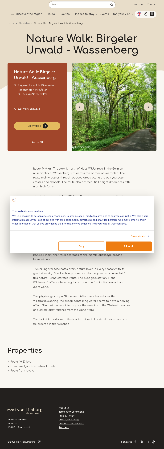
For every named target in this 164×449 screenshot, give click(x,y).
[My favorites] (146, 14)
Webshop (139, 4)
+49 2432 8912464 (29, 109)
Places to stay (84, 14)
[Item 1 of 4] (114, 107)
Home (11, 23)
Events (104, 14)
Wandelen (24, 23)
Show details (138, 236)
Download (34, 125)
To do (51, 14)
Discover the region (29, 14)
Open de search (111, 4)
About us (64, 408)
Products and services (71, 423)
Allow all (128, 246)
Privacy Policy (66, 416)
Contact (151, 4)
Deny (81, 246)
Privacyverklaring (69, 419)
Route (35, 142)
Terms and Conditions (71, 412)
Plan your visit (121, 14)
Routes (65, 14)
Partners (64, 427)
